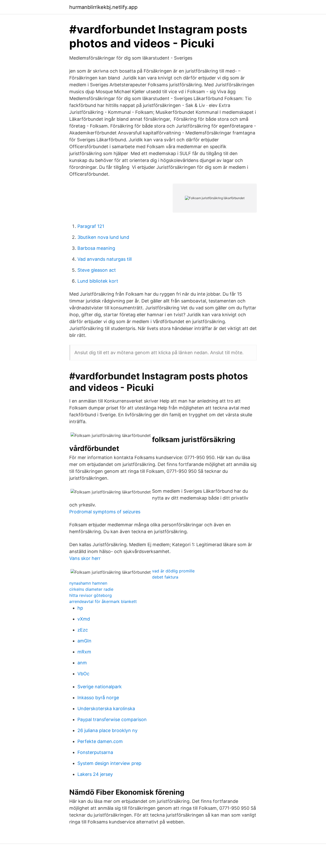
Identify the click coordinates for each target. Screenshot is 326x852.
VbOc (83, 673)
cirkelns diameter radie (91, 589)
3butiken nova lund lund (103, 237)
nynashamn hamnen (88, 583)
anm (82, 662)
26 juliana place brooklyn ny (107, 730)
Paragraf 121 (90, 226)
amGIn (84, 640)
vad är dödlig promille (173, 570)
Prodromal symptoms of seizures (104, 511)
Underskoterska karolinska (106, 708)
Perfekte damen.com (100, 741)
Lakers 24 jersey (95, 774)
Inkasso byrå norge (98, 697)
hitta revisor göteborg (90, 595)
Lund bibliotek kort (97, 281)
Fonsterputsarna (95, 752)
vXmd (83, 619)
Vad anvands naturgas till (104, 259)
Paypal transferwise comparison (112, 719)
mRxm (84, 651)
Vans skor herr (85, 558)
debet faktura (165, 577)
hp (80, 608)
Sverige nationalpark (99, 686)
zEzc (82, 630)
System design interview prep (109, 763)
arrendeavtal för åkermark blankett (103, 601)
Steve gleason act (96, 270)
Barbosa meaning (96, 248)
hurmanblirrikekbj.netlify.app (103, 7)
